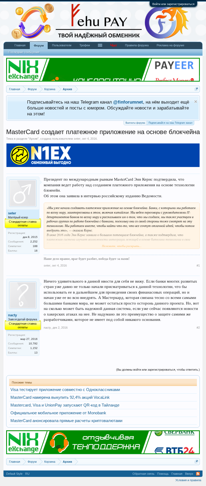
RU (27, 473)
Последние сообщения (23, 52)
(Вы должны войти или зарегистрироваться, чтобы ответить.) (158, 369)
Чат (113, 45)
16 (36, 250)
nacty (12, 315)
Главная (19, 45)
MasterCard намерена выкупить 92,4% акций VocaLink (60, 397)
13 (36, 352)
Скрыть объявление (196, 102)
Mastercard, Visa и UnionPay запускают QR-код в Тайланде (64, 405)
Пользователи (61, 45)
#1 (198, 265)
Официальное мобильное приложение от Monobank (58, 413)
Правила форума (137, 45)
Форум (39, 45)
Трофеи (84, 45)
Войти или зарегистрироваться (173, 4)
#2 (198, 327)
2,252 (34, 241)
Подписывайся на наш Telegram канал (170, 123)
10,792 (33, 343)
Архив (33, 138)
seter (77, 138)
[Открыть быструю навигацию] (196, 89)
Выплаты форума (135, 123)
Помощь (163, 473)
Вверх (189, 473)
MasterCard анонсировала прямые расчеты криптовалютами (66, 421)
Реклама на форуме (170, 45)
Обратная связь (143, 473)
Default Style (14, 473)
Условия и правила (188, 480)
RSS (198, 474)
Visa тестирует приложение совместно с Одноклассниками (65, 390)
